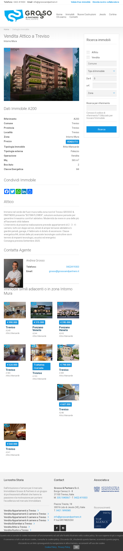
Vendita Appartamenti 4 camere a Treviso (25, 520)
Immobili (70, 14)
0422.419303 (80, 497)
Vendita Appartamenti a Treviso (20, 510)
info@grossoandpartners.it (67, 517)
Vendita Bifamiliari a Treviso (18, 523)
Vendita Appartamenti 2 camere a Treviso (25, 514)
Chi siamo (61, 17)
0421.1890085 (63, 510)
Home (59, 14)
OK (76, 547)
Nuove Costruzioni (87, 14)
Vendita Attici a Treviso (15, 527)
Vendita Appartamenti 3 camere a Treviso (25, 517)
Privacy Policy (64, 547)
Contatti (74, 17)
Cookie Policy (51, 547)
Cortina (112, 14)
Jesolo (102, 14)
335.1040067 (63, 497)
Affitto (94, 52)
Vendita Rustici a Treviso (16, 530)
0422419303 (72, 266)
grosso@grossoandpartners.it (64, 271)
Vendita (95, 57)
